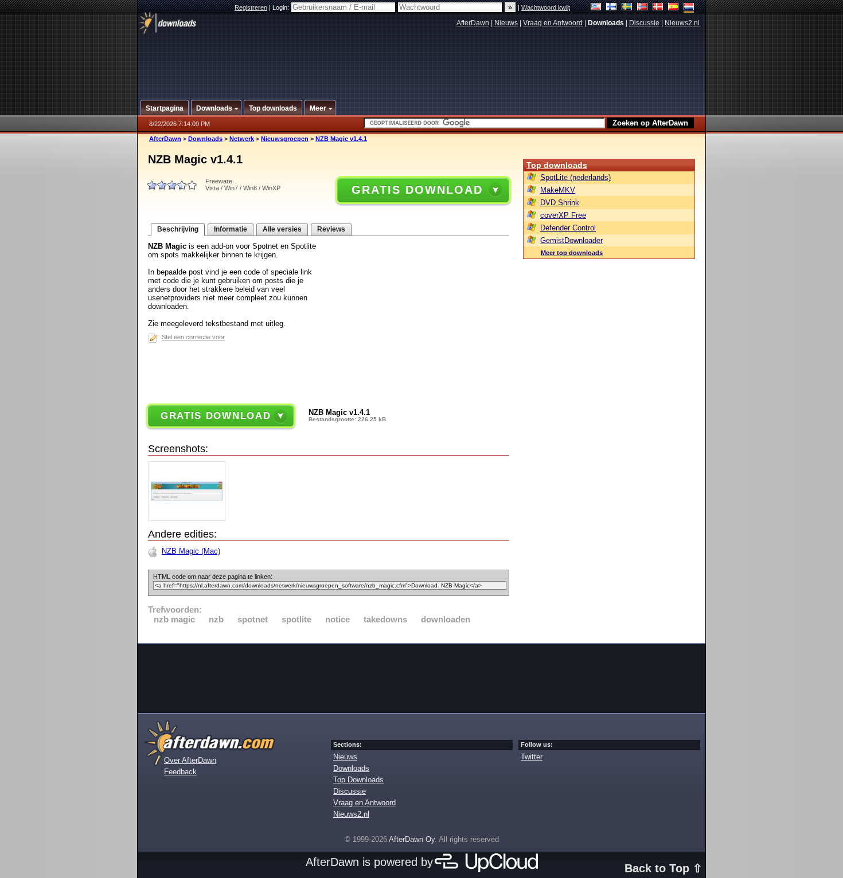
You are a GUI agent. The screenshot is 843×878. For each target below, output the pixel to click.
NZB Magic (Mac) (191, 551)
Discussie (644, 23)
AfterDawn (472, 23)
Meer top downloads (572, 252)
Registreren (251, 7)
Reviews (331, 229)
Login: (281, 7)
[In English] (596, 8)
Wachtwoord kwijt (545, 7)
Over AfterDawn (190, 760)
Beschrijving (177, 229)
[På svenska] (627, 8)
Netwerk (241, 138)
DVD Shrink (559, 202)
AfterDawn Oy (412, 839)
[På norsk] (642, 8)
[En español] (673, 8)
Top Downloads (358, 779)
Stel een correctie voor (193, 337)
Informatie (230, 229)
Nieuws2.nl (682, 23)
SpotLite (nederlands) (575, 177)
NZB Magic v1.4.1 (341, 138)
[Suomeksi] (611, 8)
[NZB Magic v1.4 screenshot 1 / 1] (189, 518)
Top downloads (556, 165)
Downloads (205, 138)
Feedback (180, 771)
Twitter (532, 756)
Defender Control (568, 228)
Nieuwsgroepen (285, 138)
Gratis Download (417, 189)
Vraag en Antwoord (553, 23)
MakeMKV (557, 190)
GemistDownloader (571, 240)
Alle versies (282, 229)
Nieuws (506, 23)
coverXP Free (563, 215)
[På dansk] (658, 8)
